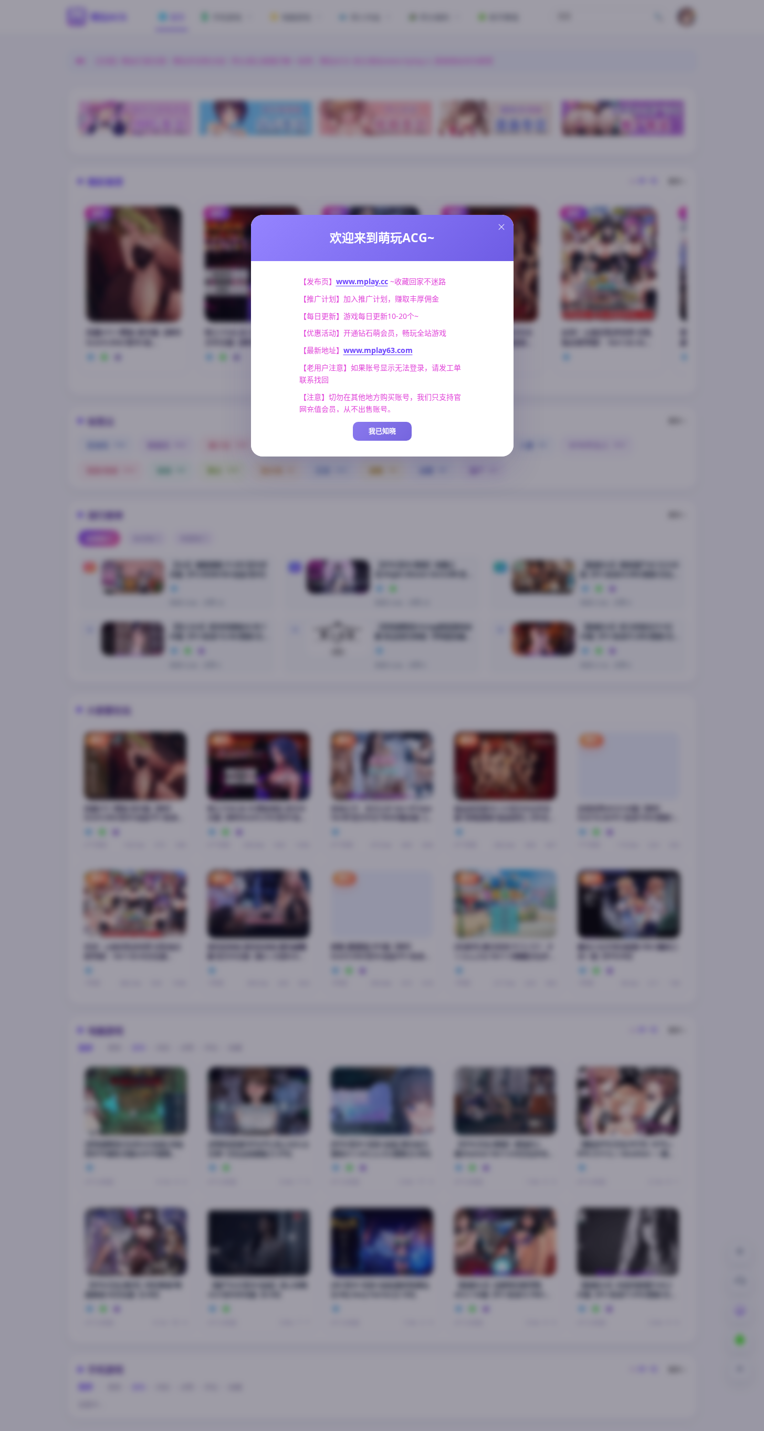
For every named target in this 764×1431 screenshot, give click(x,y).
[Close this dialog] (501, 227)
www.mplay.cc (362, 281)
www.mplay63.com (378, 350)
